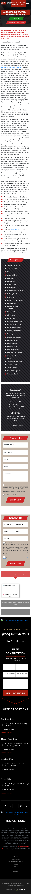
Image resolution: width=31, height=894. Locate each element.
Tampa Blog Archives (14, 361)
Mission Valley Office (9, 739)
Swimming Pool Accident (12, 357)
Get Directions (6, 733)
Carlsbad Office (7, 759)
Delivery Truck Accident (15, 294)
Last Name (8, 452)
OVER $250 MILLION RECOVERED (16, 22)
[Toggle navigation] (27, 3)
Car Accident (11, 284)
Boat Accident (12, 275)
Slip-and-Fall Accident (14, 353)
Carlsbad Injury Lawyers (15, 861)
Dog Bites (10, 297)
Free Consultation (16, 18)
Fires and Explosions (14, 312)
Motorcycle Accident (14, 331)
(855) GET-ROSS (18, 4)
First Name (9, 445)
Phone (6, 459)
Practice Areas (15, 859)
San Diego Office (7, 719)
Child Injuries (11, 287)
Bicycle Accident (13, 272)
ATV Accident (12, 269)
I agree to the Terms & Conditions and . (14, 494)
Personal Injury (14, 230)
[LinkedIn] (26, 806)
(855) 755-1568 (9, 729)
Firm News (11, 315)
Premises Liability (13, 343)
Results (15, 864)
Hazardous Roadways (14, 321)
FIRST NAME (9, 666)
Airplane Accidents (13, 265)
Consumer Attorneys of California (11, 67)
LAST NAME (21, 666)
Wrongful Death (12, 374)
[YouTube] (21, 806)
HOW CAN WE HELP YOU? (12, 681)
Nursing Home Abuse (14, 334)
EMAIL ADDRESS (10, 673)
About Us (15, 856)
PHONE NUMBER (22, 673)
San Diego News (13, 350)
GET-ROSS (16, 820)
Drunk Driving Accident (15, 300)
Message (7, 474)
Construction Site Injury (15, 291)
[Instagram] (15, 806)
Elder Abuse (11, 303)
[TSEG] (15, 889)
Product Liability (12, 346)
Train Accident (12, 364)
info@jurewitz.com (15, 641)
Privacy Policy (22, 494)
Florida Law (11, 318)
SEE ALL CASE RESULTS (15, 425)
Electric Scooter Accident (12, 308)
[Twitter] (10, 806)
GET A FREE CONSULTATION (18, 2)
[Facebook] (5, 806)
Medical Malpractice (14, 328)
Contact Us (15, 869)
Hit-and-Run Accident (14, 324)
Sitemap (15, 871)
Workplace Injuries (13, 371)
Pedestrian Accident (14, 337)
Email (6, 466)
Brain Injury (11, 278)
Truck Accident (12, 368)
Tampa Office (6, 779)
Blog (15, 866)
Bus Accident (11, 281)
